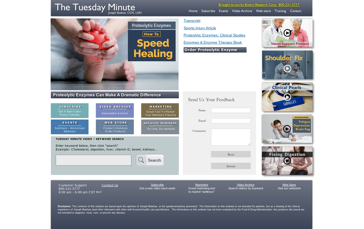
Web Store (289, 184)
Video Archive (245, 184)
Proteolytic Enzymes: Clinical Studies (214, 35)
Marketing (201, 184)
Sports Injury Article (200, 28)
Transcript (192, 20)
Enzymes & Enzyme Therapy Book (213, 42)
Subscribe (157, 184)
